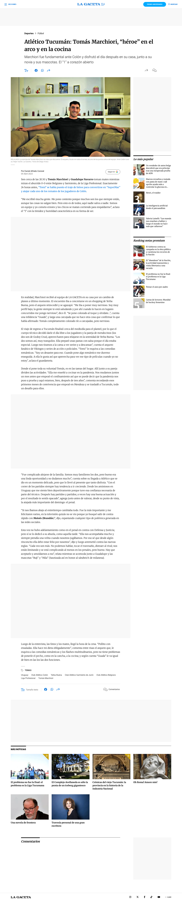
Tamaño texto (32, 690)
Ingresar (174, 4)
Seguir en (111, 172)
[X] (137, 897)
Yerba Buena (56, 675)
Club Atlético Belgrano (106, 675)
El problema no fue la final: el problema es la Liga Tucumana (158, 276)
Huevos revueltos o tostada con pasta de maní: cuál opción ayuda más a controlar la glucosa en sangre (158, 184)
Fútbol (41, 33)
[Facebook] (144, 897)
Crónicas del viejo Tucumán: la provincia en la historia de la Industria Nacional (109, 785)
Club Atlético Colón (39, 675)
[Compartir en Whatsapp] (42, 71)
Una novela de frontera (23, 822)
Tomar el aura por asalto (157, 287)
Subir (169, 897)
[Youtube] (159, 897)
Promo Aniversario (154, 4)
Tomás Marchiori (45, 678)
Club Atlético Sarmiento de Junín (79, 675)
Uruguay (24, 675)
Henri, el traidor (153, 193)
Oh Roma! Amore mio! (145, 782)
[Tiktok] (151, 897)
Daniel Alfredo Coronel (34, 171)
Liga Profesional (28, 678)
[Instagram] (130, 897)
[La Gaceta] (91, 4)
